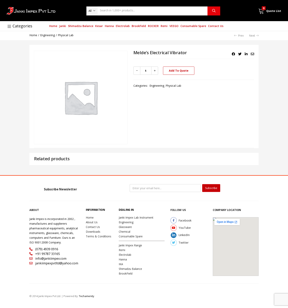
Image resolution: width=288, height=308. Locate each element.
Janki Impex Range (130, 245)
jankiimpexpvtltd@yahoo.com (56, 263)
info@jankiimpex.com (50, 258)
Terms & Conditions (98, 236)
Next (252, 35)
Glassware (125, 227)
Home (53, 26)
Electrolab (123, 26)
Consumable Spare (193, 26)
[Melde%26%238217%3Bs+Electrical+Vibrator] (240, 54)
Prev (241, 35)
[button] (92, 10)
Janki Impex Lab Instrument (136, 217)
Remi (164, 26)
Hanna (109, 26)
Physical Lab (65, 35)
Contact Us (215, 26)
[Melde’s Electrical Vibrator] (233, 54)
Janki (62, 26)
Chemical (124, 231)
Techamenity (86, 296)
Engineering (47, 35)
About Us (92, 222)
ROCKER (153, 26)
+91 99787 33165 (47, 254)
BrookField (139, 26)
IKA (121, 264)
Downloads (93, 231)
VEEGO (173, 26)
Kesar (99, 26)
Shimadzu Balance (80, 26)
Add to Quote (178, 70)
